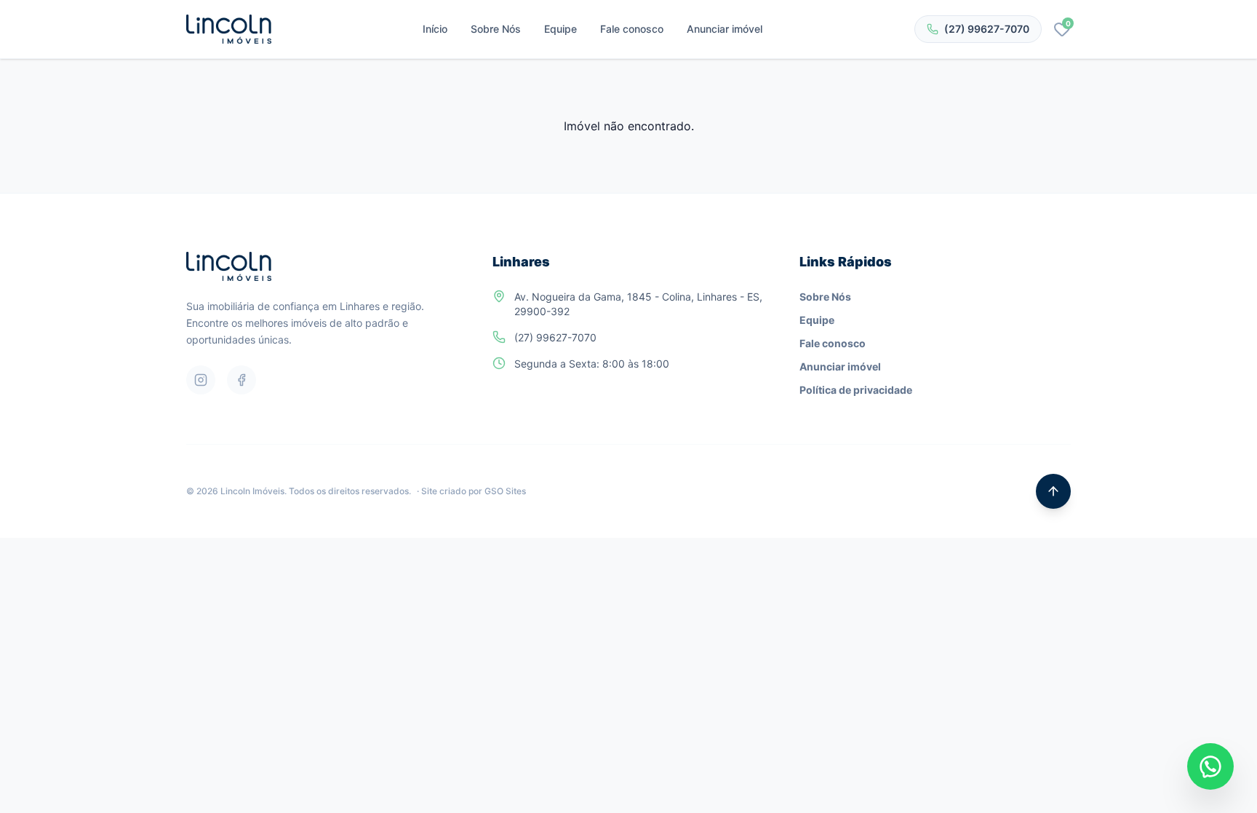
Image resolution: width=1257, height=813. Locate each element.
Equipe (560, 29)
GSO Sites (505, 490)
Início (435, 29)
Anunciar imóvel (724, 29)
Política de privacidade (855, 390)
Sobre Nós (496, 29)
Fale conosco (631, 29)
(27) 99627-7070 (986, 29)
